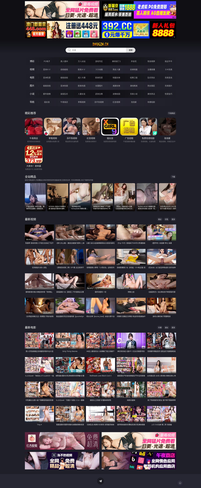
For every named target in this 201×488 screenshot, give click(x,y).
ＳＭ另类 (168, 69)
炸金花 (134, 61)
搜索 (131, 50)
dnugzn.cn (100, 44)
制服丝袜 (116, 77)
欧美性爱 (99, 77)
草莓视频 (81, 102)
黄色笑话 (151, 94)
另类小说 (133, 94)
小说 (32, 93)
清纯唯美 (133, 85)
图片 (32, 85)
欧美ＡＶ (81, 69)
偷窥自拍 (47, 85)
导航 (32, 102)
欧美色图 (81, 85)
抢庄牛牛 (168, 61)
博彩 (32, 61)
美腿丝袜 (116, 85)
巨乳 (166, 219)
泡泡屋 (134, 102)
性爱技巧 (168, 94)
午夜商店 (64, 102)
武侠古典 (99, 94)
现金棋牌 (151, 61)
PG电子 (47, 61)
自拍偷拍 (64, 69)
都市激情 (47, 94)
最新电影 (30, 327)
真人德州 (64, 61)
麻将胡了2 (116, 61)
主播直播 (151, 69)
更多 (173, 219)
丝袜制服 (133, 69)
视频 (32, 69)
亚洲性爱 (47, 77)
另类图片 (168, 85)
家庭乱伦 (64, 94)
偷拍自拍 (64, 77)
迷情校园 (116, 94)
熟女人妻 (116, 69)
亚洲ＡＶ (47, 69)
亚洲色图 (64, 85)
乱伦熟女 (151, 77)
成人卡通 (81, 77)
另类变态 (168, 77)
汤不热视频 (99, 102)
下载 (173, 177)
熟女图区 (151, 85)
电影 (32, 77)
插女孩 (47, 102)
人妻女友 (81, 94)
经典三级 (133, 77)
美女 (159, 219)
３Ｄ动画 (99, 69)
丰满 (159, 327)
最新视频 (30, 219)
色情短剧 (151, 102)
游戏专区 (99, 61)
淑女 (166, 327)
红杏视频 (116, 102)
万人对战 (81, 61)
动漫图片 (99, 85)
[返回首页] (180, 483)
